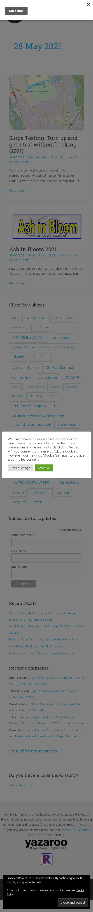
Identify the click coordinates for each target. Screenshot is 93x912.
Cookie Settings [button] (20, 468)
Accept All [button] (44, 468)
